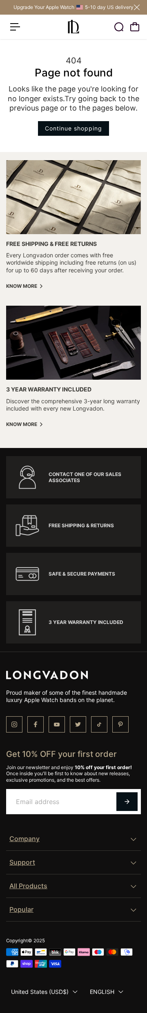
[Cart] (135, 27)
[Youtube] (57, 724)
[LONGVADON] (73, 27)
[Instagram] (14, 724)
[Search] (119, 27)
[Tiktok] (99, 724)
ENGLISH (102, 991)
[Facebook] (35, 724)
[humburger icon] (15, 27)
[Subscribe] (127, 801)
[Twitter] (78, 724)
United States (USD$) (40, 991)
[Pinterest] (120, 724)
